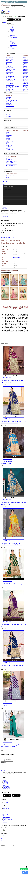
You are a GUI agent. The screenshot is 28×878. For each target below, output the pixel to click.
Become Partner (6, 783)
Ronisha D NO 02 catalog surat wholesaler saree (10, 462)
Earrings (8, 138)
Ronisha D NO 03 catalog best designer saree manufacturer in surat (13, 422)
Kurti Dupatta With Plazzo (12, 79)
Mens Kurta (8, 97)
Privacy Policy (6, 814)
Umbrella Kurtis (9, 89)
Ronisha (14, 255)
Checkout (7, 13)
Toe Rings (8, 146)
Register (16, 2)
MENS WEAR (9, 95)
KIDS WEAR (9, 112)
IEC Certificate (6, 788)
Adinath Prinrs (13, 48)
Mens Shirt (8, 98)
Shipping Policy (6, 817)
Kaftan (7, 64)
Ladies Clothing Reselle (11, 156)
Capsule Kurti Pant (10, 69)
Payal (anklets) (9, 141)
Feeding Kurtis (9, 57)
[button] (14, 876)
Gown (7, 63)
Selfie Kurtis (9, 62)
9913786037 (3, 770)
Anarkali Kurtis (9, 80)
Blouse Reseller (9, 162)
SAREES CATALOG (17, 257)
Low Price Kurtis (10, 75)
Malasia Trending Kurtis (11, 77)
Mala (7, 142)
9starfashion (12, 35)
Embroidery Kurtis (10, 90)
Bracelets (8, 132)
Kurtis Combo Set (10, 76)
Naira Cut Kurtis (10, 85)
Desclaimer (5, 818)
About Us (5, 781)
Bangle (7, 136)
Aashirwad (12, 46)
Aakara (11, 38)
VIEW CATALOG (7, 377)
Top (7, 82)
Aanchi (11, 41)
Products (5, 208)
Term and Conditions (7, 819)
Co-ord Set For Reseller (11, 161)
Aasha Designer (13, 45)
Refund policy (6, 815)
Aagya (11, 36)
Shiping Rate (6, 808)
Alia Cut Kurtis (9, 83)
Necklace (8, 139)
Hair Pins (8, 148)
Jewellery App (9, 149)
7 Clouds (12, 32)
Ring (7, 133)
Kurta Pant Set (9, 67)
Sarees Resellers (9, 158)
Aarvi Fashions (13, 43)
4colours (11, 31)
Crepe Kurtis (9, 70)
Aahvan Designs (13, 37)
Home (4, 22)
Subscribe (3, 762)
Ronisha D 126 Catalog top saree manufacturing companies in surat (11, 544)
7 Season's (12, 34)
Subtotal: (2, 12)
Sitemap (5, 822)
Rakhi (7, 143)
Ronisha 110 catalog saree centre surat (13, 706)
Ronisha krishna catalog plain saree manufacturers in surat (12, 745)
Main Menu (5, 181)
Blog (4, 785)
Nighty (7, 177)
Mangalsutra (9, 135)
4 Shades (12, 30)
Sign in (11, 2)
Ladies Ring (9, 145)
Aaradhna (12, 42)
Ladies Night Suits (10, 175)
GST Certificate (6, 787)
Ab (10, 47)
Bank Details (6, 786)
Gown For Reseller (10, 165)
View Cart (3, 13)
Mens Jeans (8, 103)
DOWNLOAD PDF (6, 272)
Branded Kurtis (9, 87)
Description (5, 216)
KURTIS (8, 55)
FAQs (4, 820)
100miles (12, 27)
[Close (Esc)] (1, 750)
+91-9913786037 (5, 1)
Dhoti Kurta (9, 104)
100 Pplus (12, 26)
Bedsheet (8, 123)
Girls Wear (8, 116)
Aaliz (11, 40)
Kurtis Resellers (9, 159)
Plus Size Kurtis (9, 72)
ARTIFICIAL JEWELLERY (12, 130)
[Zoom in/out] (2, 750)
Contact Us (7, 2)
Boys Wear (8, 114)
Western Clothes (9, 167)
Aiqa (11, 51)
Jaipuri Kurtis (9, 66)
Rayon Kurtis (9, 73)
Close (8, 11)
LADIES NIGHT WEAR (11, 173)
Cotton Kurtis (9, 60)
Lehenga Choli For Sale (11, 164)
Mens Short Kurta (10, 106)
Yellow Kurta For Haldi (11, 100)
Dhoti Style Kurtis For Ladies (12, 86)
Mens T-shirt (9, 101)
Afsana (11, 50)
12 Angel (12, 29)
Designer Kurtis (9, 59)
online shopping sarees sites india (8, 237)
